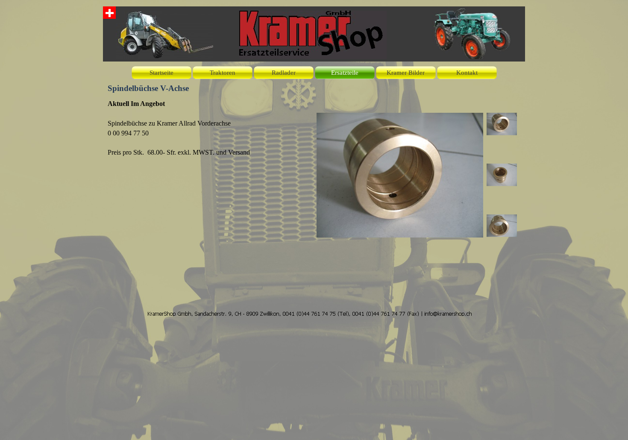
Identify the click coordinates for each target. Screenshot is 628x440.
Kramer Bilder (406, 72)
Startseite (161, 72)
